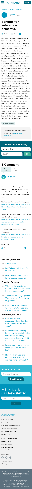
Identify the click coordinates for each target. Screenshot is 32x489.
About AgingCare (6, 464)
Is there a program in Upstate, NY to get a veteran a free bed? (17, 347)
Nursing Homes (5, 434)
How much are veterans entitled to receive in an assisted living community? (16, 357)
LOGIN (27, 3)
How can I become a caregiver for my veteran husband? (17, 276)
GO (27, 154)
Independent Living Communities (10, 426)
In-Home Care (5, 423)
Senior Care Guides (6, 444)
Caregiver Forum (6, 441)
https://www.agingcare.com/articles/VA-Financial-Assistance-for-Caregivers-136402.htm (15, 207)
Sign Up (16, 403)
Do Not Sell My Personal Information (20, 486)
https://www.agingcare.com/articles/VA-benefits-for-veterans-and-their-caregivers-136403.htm (15, 237)
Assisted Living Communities (9, 428)
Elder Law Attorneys (7, 447)
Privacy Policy (7, 486)
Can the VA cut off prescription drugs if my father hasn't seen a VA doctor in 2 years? (17, 322)
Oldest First (16, 169)
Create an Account (6, 461)
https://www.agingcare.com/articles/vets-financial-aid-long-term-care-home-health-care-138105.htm (15, 222)
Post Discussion (16, 379)
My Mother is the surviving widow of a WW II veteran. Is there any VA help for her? (17, 308)
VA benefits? (10, 263)
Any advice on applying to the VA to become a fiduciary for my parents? (17, 298)
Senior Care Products (7, 450)
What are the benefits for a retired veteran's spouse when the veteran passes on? (17, 288)
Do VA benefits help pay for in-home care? (16, 269)
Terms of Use (25, 484)
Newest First (6, 169)
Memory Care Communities (8, 431)
